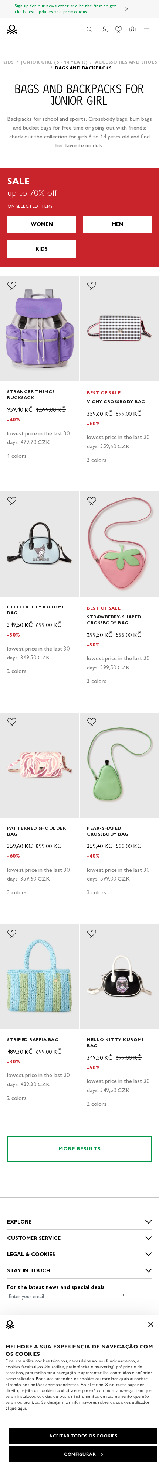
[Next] (126, 9)
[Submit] (121, 1295)
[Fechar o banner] (150, 1324)
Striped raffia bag (32, 1039)
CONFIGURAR (80, 1454)
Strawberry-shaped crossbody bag (114, 619)
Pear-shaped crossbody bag (108, 831)
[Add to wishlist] (11, 286)
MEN (118, 224)
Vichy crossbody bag (116, 401)
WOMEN (42, 224)
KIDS (41, 249)
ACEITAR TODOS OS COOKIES (83, 1435)
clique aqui (16, 1408)
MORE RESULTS (79, 1149)
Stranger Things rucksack (31, 394)
